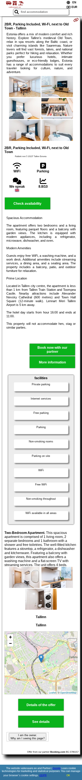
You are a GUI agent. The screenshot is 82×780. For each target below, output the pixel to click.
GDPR (43, 775)
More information (52, 362)
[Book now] (76, 19)
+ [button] (10, 637)
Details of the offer (41, 705)
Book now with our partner (52, 349)
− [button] (10, 643)
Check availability (27, 203)
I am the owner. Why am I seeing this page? (28, 737)
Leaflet (52, 692)
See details (41, 722)
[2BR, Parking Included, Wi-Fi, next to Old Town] (25, 87)
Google (56, 768)
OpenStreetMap (68, 692)
